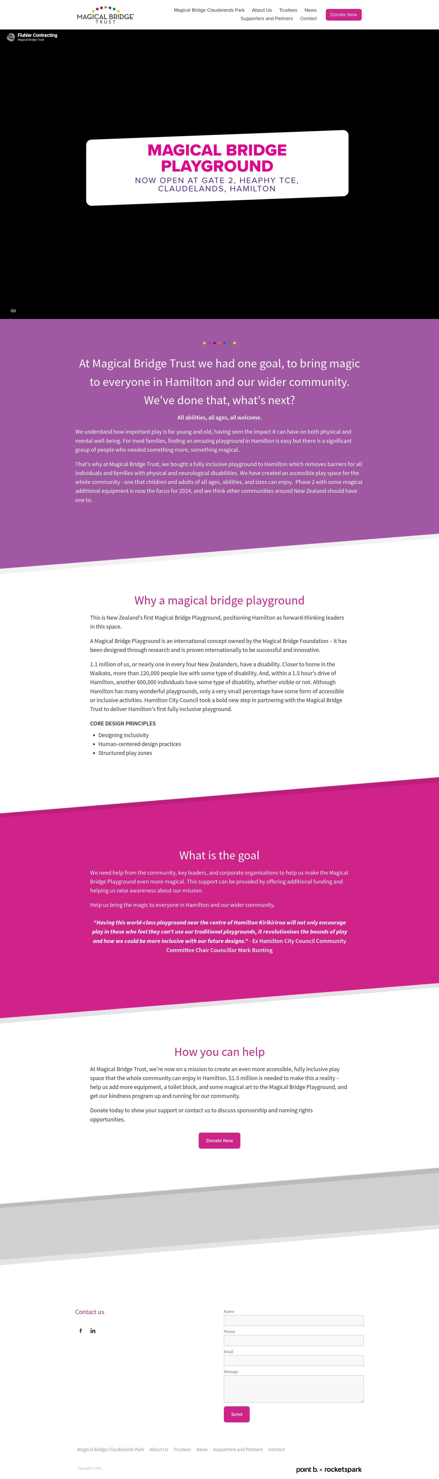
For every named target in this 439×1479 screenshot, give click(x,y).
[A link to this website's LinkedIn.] (92, 1330)
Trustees (288, 9)
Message (231, 1372)
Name (229, 1312)
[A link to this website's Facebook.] (80, 1330)
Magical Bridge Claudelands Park (209, 9)
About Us (262, 9)
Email (228, 1352)
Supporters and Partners (267, 18)
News (311, 9)
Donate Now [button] (219, 1140)
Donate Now (343, 14)
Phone (229, 1332)
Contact (308, 18)
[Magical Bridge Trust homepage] (105, 14)
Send (236, 1414)
